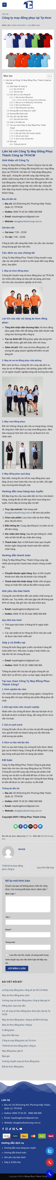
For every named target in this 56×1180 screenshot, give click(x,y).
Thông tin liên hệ (20, 144)
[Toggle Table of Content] (48, 76)
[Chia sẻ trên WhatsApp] (15, 826)
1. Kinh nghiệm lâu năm (22, 130)
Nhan (37, 25)
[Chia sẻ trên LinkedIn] (40, 826)
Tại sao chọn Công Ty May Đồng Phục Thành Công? (28, 126)
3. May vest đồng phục (22, 105)
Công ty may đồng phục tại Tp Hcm (19, 1040)
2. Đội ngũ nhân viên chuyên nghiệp (27, 133)
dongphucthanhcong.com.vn (28, 221)
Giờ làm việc (18, 92)
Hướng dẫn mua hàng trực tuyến (23, 111)
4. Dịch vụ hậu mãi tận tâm (23, 139)
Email (8, 929)
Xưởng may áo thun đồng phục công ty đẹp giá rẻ (26, 1000)
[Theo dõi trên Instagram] (6, 1129)
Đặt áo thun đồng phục (13, 1066)
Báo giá (6, 1056)
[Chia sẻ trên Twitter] (25, 826)
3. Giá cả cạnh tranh (21, 136)
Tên (7, 917)
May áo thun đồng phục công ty (17, 1025)
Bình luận (10, 894)
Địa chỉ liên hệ (19, 89)
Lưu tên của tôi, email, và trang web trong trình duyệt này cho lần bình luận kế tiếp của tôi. (27, 959)
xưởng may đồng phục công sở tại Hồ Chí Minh (25, 990)
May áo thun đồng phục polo (15, 995)
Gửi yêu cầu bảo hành (18, 116)
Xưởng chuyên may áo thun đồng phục (21, 1061)
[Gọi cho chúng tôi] (17, 1129)
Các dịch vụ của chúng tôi (20, 95)
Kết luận (13, 142)
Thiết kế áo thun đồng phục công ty (19, 1046)
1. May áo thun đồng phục (23, 97)
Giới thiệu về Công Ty (18, 86)
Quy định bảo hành (21, 119)
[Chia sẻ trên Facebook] (20, 826)
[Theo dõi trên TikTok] (10, 1129)
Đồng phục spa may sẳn (13, 1006)
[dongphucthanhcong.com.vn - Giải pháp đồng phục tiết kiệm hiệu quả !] (28, 4)
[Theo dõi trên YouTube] (21, 1129)
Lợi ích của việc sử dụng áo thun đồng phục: (31, 100)
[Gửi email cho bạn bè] (30, 826)
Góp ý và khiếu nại (17, 122)
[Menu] (4, 5)
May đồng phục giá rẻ (12, 1051)
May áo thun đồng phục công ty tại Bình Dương (25, 1020)
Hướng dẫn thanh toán (19, 114)
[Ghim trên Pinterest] (35, 826)
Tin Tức (5, 14)
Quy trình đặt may (45, 867)
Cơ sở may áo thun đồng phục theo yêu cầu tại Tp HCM (26, 1013)
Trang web (10, 942)
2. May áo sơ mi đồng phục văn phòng (28, 102)
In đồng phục (8, 1030)
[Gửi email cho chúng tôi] (14, 1129)
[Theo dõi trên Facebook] (3, 1129)
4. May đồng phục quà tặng (24, 108)
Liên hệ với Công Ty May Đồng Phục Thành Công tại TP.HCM (28, 81)
